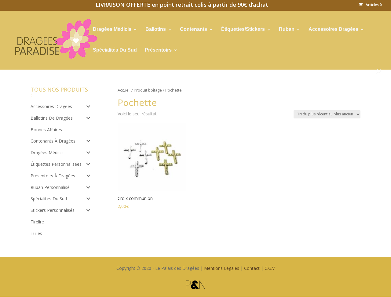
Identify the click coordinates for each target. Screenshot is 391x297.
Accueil (124, 90)
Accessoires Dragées (333, 29)
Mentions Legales (221, 268)
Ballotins (155, 29)
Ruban (286, 29)
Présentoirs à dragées (53, 176)
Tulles (36, 233)
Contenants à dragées (53, 141)
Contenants (193, 29)
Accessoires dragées (51, 106)
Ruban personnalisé (50, 187)
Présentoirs (158, 50)
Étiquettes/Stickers (243, 29)
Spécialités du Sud (49, 198)
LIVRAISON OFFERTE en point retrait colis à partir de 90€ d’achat (182, 5)
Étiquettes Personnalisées (56, 164)
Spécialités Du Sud (115, 50)
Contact (252, 268)
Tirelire (37, 222)
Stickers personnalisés (53, 210)
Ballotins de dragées (52, 118)
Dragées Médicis (112, 29)
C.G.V (270, 268)
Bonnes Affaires (46, 129)
